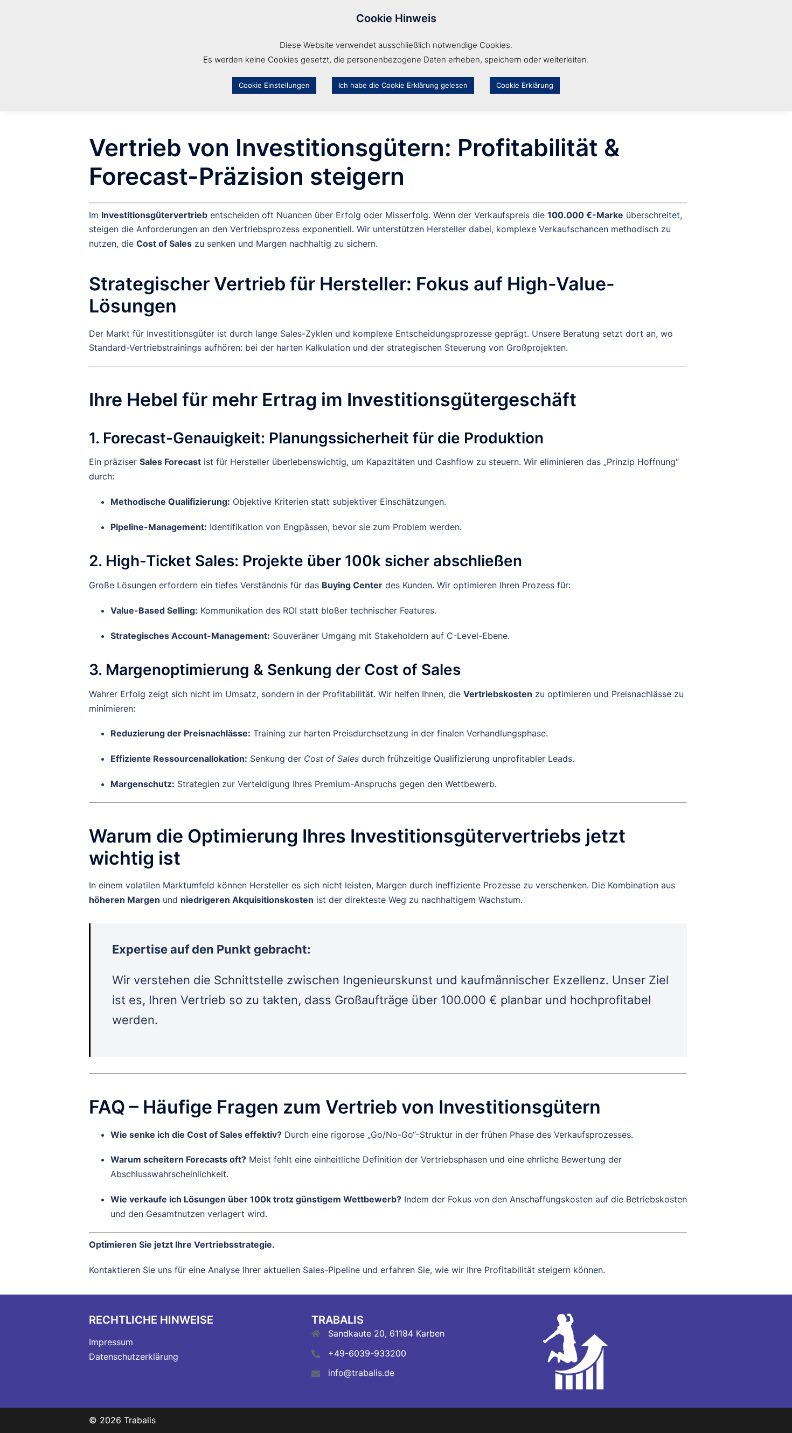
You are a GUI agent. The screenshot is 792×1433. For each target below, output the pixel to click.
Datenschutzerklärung (133, 1356)
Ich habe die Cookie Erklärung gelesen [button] (403, 85)
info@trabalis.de (361, 1372)
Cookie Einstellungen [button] (274, 85)
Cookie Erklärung (524, 85)
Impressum (111, 1342)
